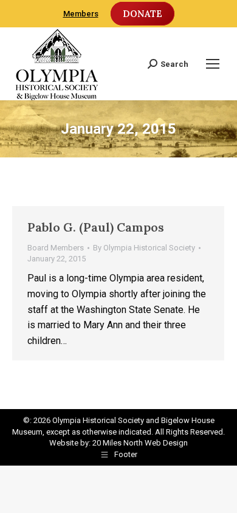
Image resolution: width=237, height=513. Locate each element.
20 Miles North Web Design (140, 442)
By (144, 247)
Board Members (55, 247)
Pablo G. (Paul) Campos (95, 227)
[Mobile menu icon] (213, 64)
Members (80, 13)
